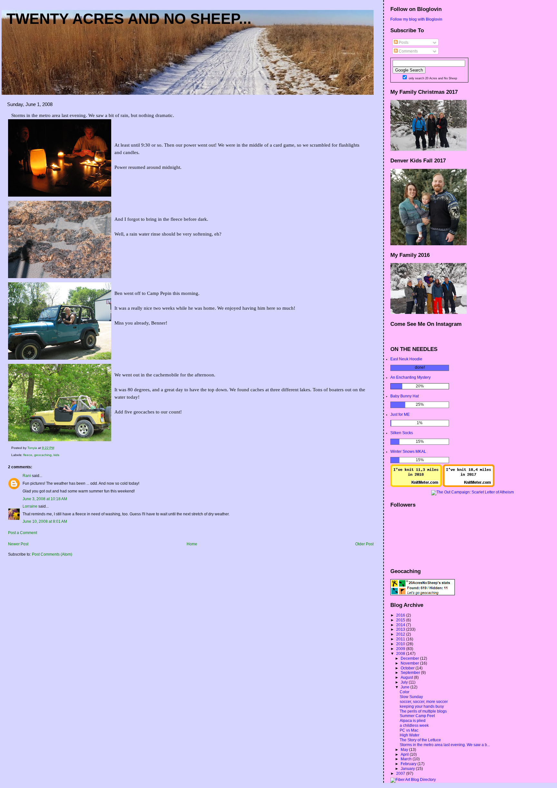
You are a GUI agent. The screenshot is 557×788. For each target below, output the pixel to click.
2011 (401, 639)
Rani (27, 476)
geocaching (43, 455)
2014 (401, 625)
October (408, 668)
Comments (408, 51)
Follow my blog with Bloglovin (416, 19)
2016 (401, 615)
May (405, 750)
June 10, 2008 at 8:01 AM (45, 521)
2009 (401, 649)
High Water (409, 735)
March (407, 759)
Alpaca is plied (412, 721)
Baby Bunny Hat (404, 396)
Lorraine (30, 506)
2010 (401, 644)
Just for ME (400, 414)
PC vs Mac (409, 730)
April (405, 754)
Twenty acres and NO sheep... (128, 18)
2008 (401, 654)
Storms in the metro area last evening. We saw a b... (445, 745)
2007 (401, 773)
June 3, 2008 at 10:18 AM (45, 499)
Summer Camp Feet (417, 716)
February (409, 764)
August (407, 677)
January (408, 769)
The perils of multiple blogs (423, 711)
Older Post (364, 544)
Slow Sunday (411, 697)
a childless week (414, 725)
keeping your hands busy (422, 706)
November (410, 663)
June (405, 687)
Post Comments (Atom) (52, 554)
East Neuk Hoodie (406, 359)
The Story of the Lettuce (420, 740)
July (405, 682)
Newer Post (18, 544)
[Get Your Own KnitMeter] (416, 486)
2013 (401, 629)
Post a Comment (22, 533)
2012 (401, 634)
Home (192, 544)
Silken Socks (401, 433)
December (410, 658)
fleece (27, 455)
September (411, 673)
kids (56, 455)
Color (404, 692)
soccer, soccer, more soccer (424, 702)
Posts (403, 42)
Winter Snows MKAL (408, 451)
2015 (401, 620)
